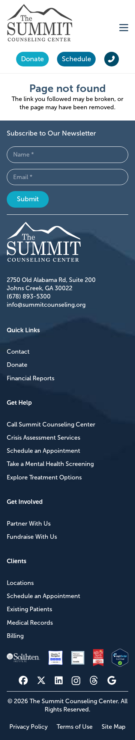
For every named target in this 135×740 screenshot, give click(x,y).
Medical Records (30, 622)
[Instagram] (76, 681)
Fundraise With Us (32, 537)
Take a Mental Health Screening (50, 464)
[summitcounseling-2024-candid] (77, 657)
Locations (20, 583)
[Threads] (93, 680)
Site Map (114, 726)
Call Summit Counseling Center (51, 424)
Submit (28, 199)
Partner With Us (29, 523)
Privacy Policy (28, 726)
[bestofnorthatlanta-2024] (98, 657)
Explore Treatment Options (44, 477)
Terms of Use (75, 726)
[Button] (111, 59)
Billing (15, 636)
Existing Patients (29, 609)
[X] (41, 680)
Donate (17, 365)
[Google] (111, 680)
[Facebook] (23, 680)
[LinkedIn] (59, 680)
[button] (123, 27)
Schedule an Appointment (43, 451)
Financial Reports (30, 378)
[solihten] (23, 657)
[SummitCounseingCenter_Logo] (39, 23)
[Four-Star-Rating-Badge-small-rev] (55, 658)
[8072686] (120, 658)
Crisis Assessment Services (43, 437)
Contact (18, 351)
